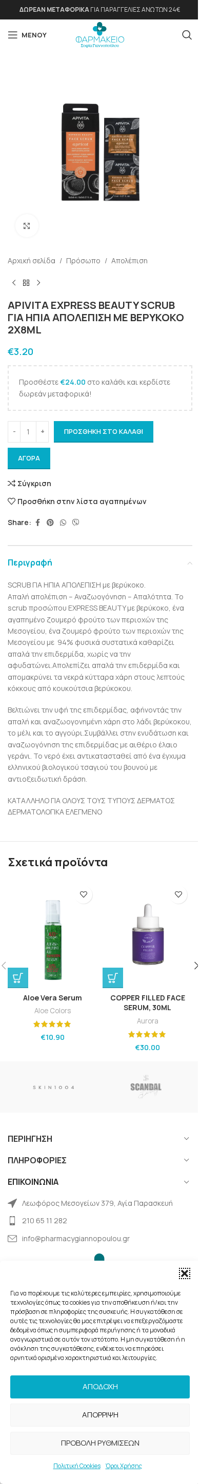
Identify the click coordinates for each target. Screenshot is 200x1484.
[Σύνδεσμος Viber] (76, 523)
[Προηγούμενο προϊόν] (14, 283)
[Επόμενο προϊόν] (38, 283)
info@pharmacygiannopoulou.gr (76, 1238)
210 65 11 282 (44, 1220)
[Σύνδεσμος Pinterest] (50, 523)
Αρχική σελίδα (31, 260)
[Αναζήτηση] (187, 35)
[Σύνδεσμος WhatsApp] (63, 523)
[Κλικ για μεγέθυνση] (26, 225)
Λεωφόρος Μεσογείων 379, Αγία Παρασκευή (97, 1203)
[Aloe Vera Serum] (52, 934)
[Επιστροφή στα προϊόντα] (26, 283)
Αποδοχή (100, 1386)
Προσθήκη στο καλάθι (103, 431)
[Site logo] (100, 34)
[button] (184, 1273)
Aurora (147, 1021)
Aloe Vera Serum (52, 997)
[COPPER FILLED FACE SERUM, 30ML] (147, 934)
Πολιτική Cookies (77, 1465)
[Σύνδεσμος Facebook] (37, 523)
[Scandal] (146, 1087)
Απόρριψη (100, 1414)
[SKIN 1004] (54, 1087)
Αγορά (29, 458)
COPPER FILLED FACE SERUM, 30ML (147, 1003)
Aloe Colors (52, 1010)
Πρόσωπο (83, 260)
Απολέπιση (129, 260)
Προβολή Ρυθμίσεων (100, 1442)
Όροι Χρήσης (124, 1465)
